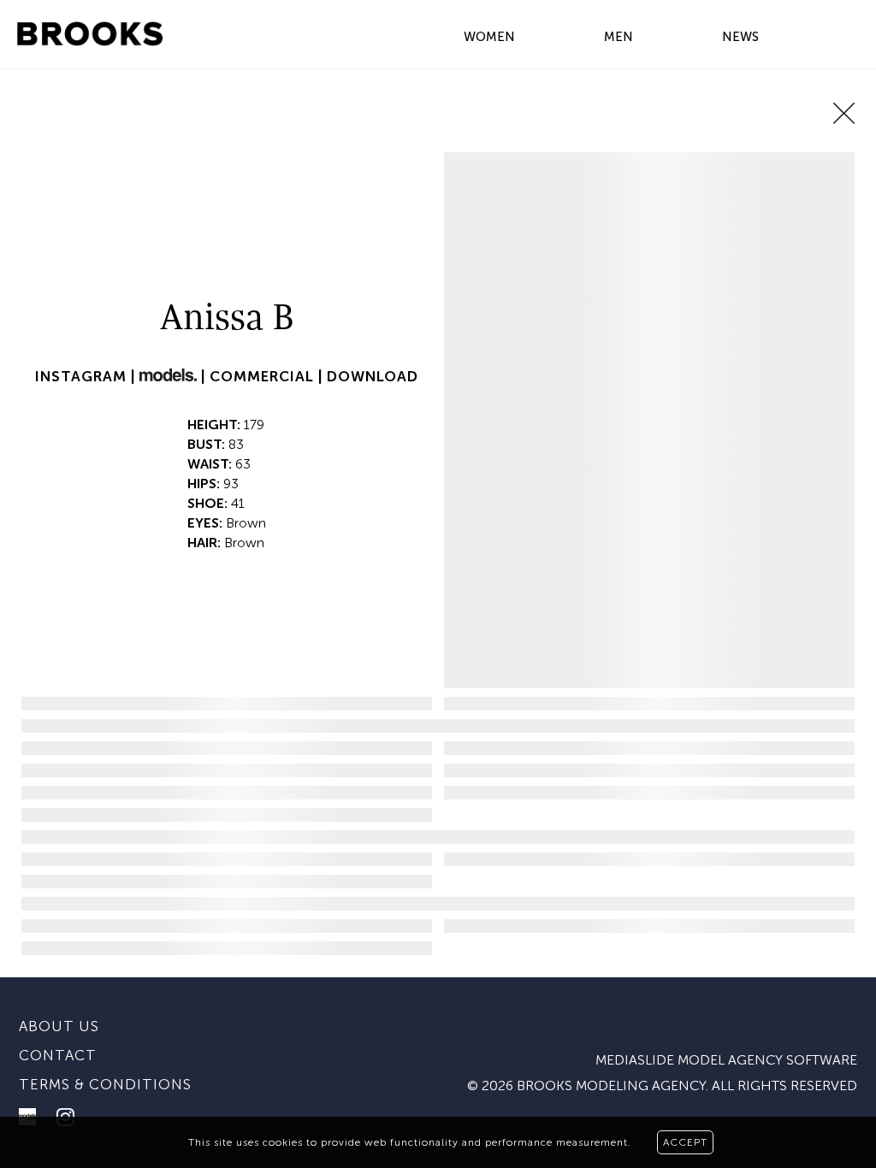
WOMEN (489, 36)
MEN (618, 36)
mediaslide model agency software (726, 1060)
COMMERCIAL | (268, 376)
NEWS (740, 36)
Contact (58, 1055)
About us (59, 1026)
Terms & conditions (105, 1084)
